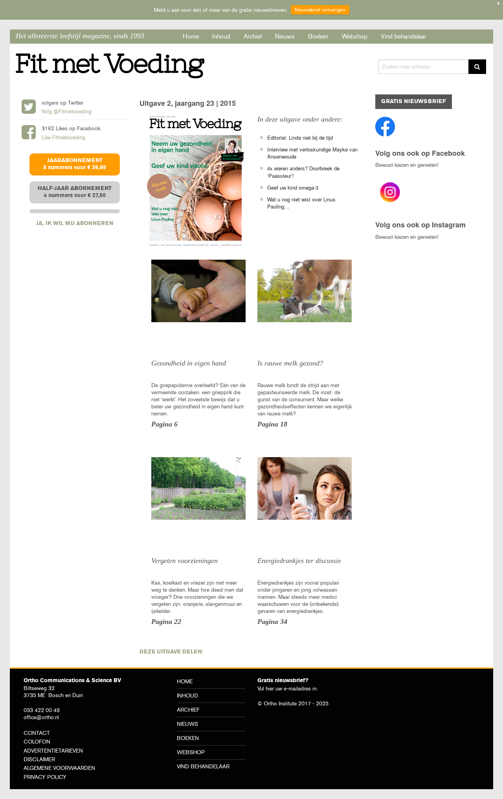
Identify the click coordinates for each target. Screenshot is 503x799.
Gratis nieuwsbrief (413, 101)
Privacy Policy (45, 777)
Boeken (318, 36)
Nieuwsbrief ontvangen (320, 10)
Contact (37, 733)
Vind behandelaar (403, 36)
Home (191, 36)
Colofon (37, 741)
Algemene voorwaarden (59, 768)
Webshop (354, 36)
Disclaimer (39, 759)
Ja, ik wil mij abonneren (74, 223)
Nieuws (285, 36)
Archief (253, 36)
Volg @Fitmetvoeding (67, 111)
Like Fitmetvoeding (63, 137)
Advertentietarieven (53, 750)
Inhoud (221, 36)
